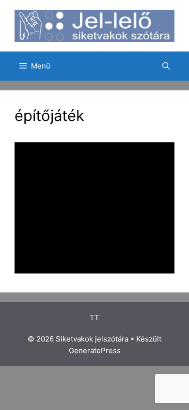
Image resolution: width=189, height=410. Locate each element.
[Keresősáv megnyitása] (166, 66)
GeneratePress (95, 350)
